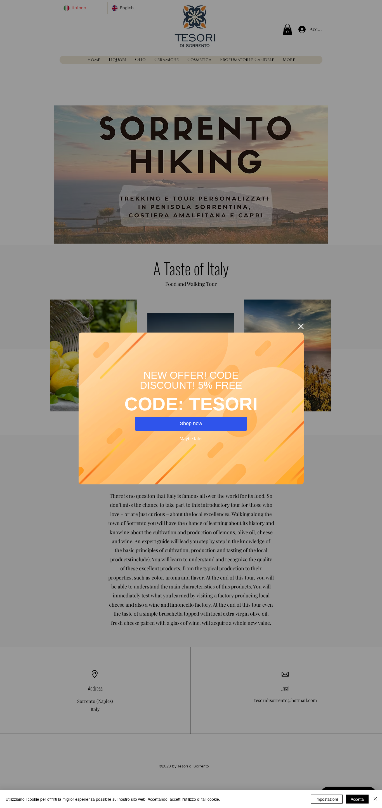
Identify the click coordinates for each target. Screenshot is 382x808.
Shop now (191, 423)
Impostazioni (326, 799)
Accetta (357, 799)
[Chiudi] (375, 799)
